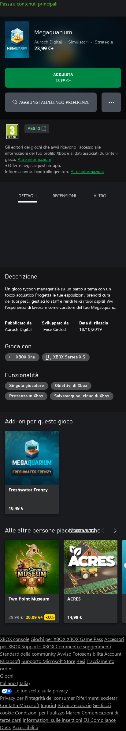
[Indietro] (103, 530)
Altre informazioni (34, 159)
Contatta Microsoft (19, 705)
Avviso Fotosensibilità (80, 653)
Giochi (6, 675)
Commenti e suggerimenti (83, 646)
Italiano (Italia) (15, 683)
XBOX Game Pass (85, 639)
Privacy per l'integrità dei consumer (37, 698)
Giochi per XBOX (49, 639)
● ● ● (111, 102)
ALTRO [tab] (100, 196)
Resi (80, 661)
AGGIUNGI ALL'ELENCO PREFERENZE (54, 102)
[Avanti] (115, 530)
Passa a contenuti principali (28, 3)
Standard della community (28, 653)
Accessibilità (25, 727)
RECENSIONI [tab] (64, 196)
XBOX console (14, 639)
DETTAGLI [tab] (27, 196)
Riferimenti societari (97, 698)
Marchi (73, 712)
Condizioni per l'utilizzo (40, 712)
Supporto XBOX (38, 646)
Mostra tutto (82, 530)
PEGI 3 (34, 129)
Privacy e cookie (74, 705)
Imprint (48, 705)
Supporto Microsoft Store (48, 661)
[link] (32, 472)
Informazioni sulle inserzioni (52, 720)
